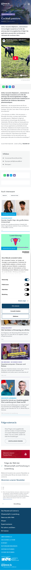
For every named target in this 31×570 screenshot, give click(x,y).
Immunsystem (14, 195)
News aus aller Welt (7, 517)
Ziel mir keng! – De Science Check (11, 362)
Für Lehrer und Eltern (8, 528)
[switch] (27, 284)
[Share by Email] (13, 87)
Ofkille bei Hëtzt (6, 328)
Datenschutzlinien (7, 549)
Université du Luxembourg (11, 413)
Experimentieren (6, 524)
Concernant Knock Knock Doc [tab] (13, 158)
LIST (5, 375)
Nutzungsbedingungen (9, 546)
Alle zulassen (15, 306)
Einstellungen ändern (15, 441)
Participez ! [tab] (8, 164)
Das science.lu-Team (8, 540)
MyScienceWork (11, 21)
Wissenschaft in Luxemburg (10, 514)
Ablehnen (15, 316)
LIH (2, 230)
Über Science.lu (6, 537)
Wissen (3, 521)
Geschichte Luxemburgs (8, 398)
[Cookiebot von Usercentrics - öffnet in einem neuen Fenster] (22, 252)
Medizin (5, 195)
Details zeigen (22, 301)
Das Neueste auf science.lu (10, 511)
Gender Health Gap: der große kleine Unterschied (14, 221)
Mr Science (4, 531)
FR (25, 4)
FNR (2, 339)
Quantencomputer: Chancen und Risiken (13, 365)
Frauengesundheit (6, 218)
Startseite (4, 10)
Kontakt (4, 543)
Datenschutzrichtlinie (7, 499)
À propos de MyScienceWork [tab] (13, 161)
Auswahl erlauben (15, 311)
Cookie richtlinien (7, 552)
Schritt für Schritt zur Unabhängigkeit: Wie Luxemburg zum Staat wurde (15, 401)
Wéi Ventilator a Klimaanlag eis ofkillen (15, 330)
